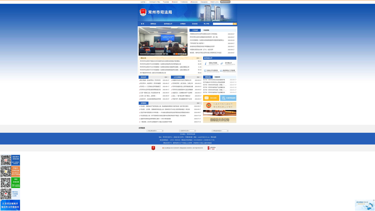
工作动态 (195, 30)
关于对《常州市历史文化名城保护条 (214, 79)
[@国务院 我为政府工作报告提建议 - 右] (365, 210)
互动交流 (194, 24)
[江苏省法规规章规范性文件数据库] (10, 210)
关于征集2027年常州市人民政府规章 (214, 82)
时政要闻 (206, 30)
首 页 (142, 24)
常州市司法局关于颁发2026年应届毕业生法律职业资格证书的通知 (160, 61)
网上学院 (206, 24)
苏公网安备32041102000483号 (172, 148)
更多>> (198, 58)
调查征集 (208, 77)
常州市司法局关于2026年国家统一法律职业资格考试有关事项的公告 (160, 64)
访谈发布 (217, 77)
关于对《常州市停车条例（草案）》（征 (215, 85)
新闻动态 (153, 24)
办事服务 (183, 24)
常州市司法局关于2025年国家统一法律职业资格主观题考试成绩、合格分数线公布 (164, 67)
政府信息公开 (168, 24)
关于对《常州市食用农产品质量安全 (214, 87)
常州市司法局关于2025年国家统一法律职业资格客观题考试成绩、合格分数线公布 (164, 70)
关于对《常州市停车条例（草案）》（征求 (215, 90)
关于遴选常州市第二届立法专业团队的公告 (153, 73)
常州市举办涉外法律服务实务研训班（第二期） (154, 54)
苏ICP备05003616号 (198, 148)
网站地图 (213, 137)
